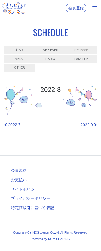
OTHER (19, 67)
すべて (19, 49)
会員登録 (76, 8)
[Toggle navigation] (95, 8)
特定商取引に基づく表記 (32, 207)
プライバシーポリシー (30, 198)
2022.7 (13, 125)
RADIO (50, 58)
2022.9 (87, 125)
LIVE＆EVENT (50, 49)
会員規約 (19, 170)
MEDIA (19, 58)
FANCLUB (81, 58)
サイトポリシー (24, 189)
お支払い (19, 180)
